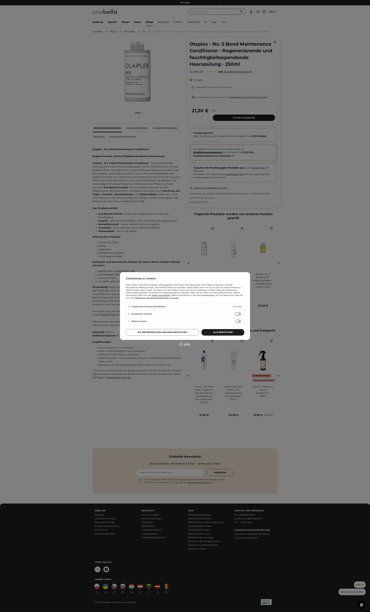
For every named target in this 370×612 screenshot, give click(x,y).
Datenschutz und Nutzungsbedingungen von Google (156, 298)
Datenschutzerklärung (161, 295)
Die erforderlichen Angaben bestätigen (162, 332)
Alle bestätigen (223, 332)
